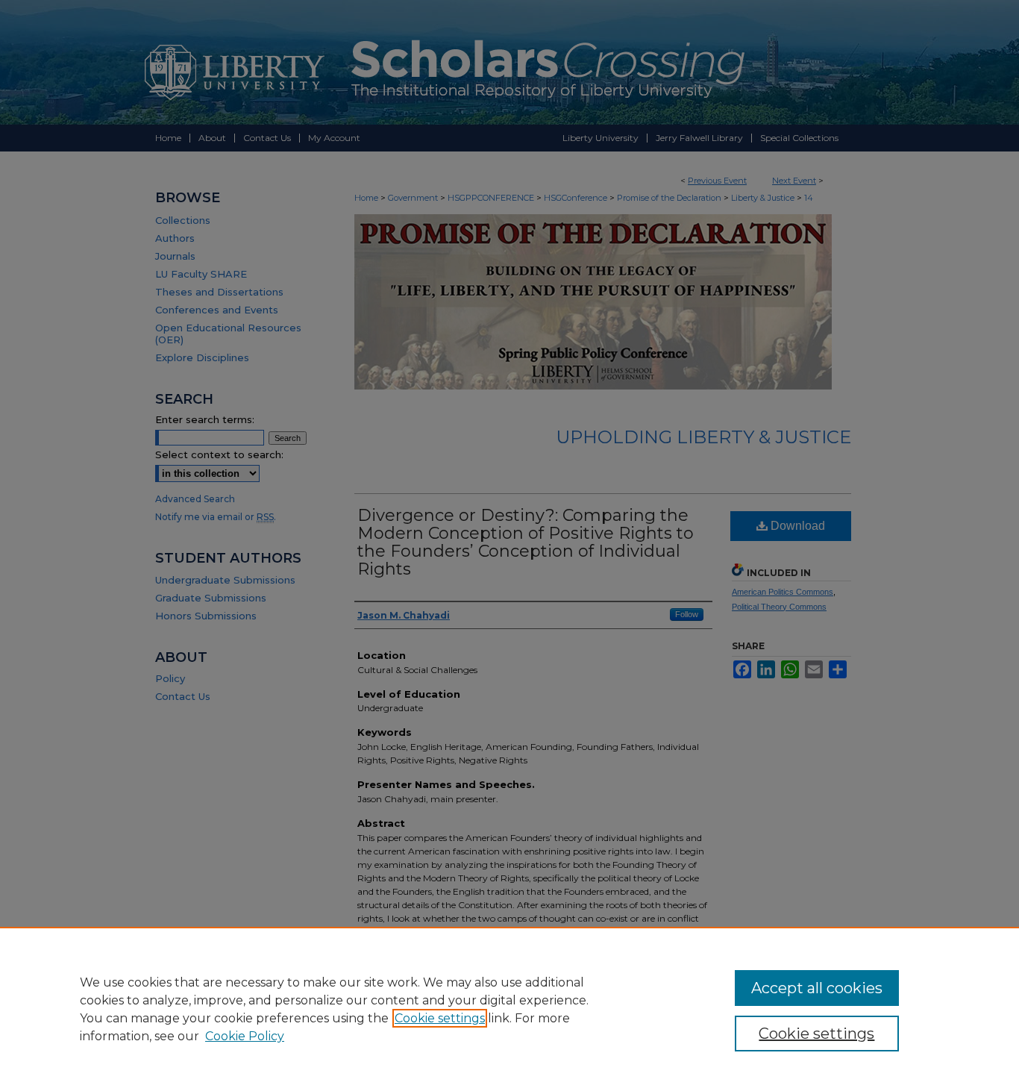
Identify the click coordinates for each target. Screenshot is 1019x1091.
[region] (509, 1009)
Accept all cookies (816, 988)
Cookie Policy (244, 1036)
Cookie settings (440, 1018)
